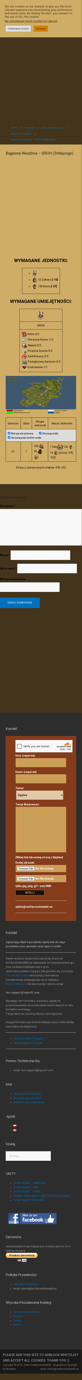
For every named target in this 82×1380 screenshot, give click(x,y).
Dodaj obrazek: (25, 862)
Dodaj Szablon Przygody (28, 1042)
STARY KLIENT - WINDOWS (29, 1183)
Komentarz (8, 505)
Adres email (8, 568)
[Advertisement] (41, 76)
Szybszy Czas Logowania (28, 1102)
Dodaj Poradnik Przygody (28, 1038)
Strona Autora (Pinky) (26, 1311)
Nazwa (5, 555)
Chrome (18, 1316)
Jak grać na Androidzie (27, 1093)
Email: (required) (26, 771)
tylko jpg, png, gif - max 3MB (33, 886)
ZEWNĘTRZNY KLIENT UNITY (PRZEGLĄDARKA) (41, 1195)
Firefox (17, 1320)
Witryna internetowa (13, 579)
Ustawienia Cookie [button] (18, 28)
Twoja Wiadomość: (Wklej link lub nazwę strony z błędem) (39, 831)
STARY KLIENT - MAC (26, 1187)
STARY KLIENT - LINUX (26, 1191)
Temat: (19, 788)
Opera (17, 1324)
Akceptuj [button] (41, 28)
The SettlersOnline (17, 975)
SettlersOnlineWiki (41, 1364)
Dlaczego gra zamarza (27, 1098)
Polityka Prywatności (26, 1284)
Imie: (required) (25, 755)
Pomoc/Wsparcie (16, 983)
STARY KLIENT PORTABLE (29, 1200)
